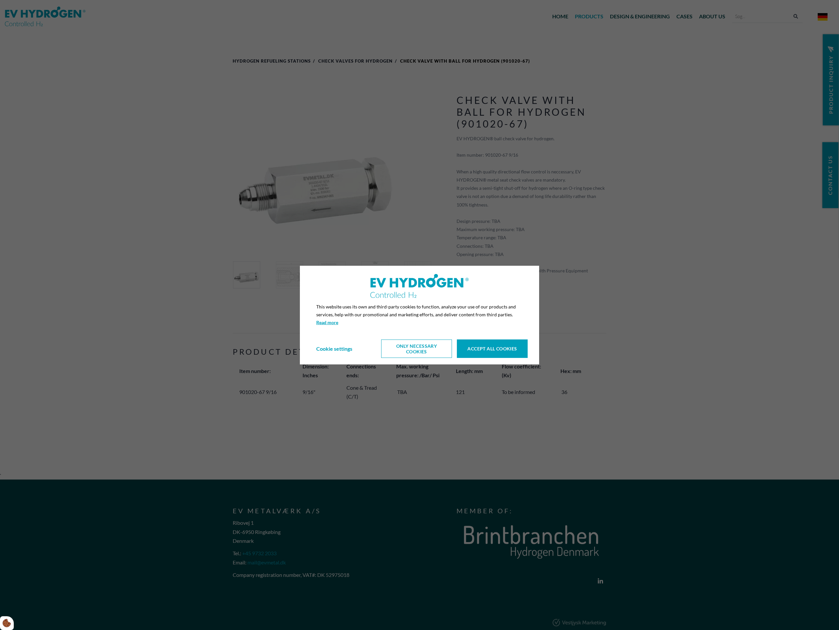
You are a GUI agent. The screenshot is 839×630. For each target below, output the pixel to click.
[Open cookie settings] (7, 623)
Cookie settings (334, 348)
